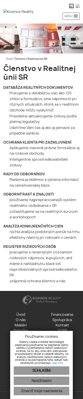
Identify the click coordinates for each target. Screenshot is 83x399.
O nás (21, 320)
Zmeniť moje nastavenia (41, 391)
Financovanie (62, 314)
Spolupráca (62, 320)
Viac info (57, 363)
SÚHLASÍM (41, 370)
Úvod (8, 59)
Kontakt (62, 325)
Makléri (21, 325)
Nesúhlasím (42, 381)
